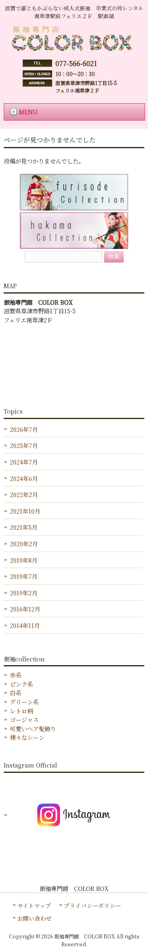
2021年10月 (25, 511)
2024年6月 (24, 478)
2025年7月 (24, 445)
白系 (15, 692)
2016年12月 (25, 608)
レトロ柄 (21, 710)
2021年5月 (23, 527)
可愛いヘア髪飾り (33, 728)
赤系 (15, 674)
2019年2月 (23, 592)
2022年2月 (24, 494)
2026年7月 (24, 429)
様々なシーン (27, 737)
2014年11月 (25, 625)
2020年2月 (24, 543)
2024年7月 (24, 461)
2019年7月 (23, 576)
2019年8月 (23, 560)
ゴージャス (24, 719)
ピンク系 (21, 684)
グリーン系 (24, 701)
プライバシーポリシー (92, 905)
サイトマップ (34, 905)
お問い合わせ (34, 918)
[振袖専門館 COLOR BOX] (74, 51)
